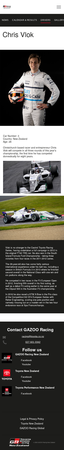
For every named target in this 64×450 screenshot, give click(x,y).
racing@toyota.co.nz (33, 336)
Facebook (26, 360)
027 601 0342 (32, 342)
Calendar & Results (24, 20)
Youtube (26, 364)
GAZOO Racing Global (32, 428)
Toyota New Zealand (32, 423)
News (5, 20)
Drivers (46, 20)
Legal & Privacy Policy (32, 418)
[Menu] (59, 7)
